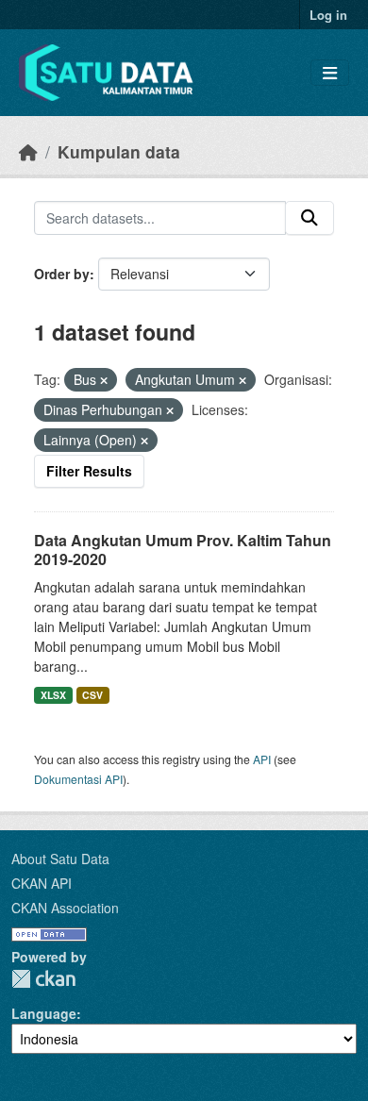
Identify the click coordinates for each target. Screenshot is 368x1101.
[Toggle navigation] (329, 73)
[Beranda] (28, 151)
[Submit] (309, 218)
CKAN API (41, 883)
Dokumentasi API (78, 779)
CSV (92, 695)
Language (43, 1013)
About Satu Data (60, 858)
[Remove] (104, 380)
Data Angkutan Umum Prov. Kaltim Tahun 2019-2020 (182, 550)
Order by (62, 273)
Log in (328, 15)
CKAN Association (65, 907)
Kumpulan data (119, 151)
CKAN (43, 979)
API (262, 759)
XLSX (53, 695)
